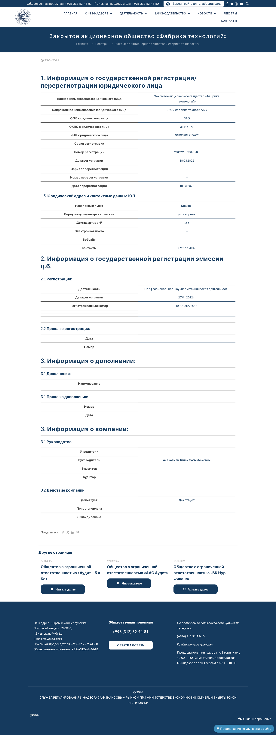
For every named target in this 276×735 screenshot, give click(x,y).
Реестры (101, 43)
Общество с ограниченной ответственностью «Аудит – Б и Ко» (70, 572)
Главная (82, 43)
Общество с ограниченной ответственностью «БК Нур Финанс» (199, 572)
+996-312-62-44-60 (145, 3)
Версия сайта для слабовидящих (196, 3)
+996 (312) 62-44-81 (131, 631)
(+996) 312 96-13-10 (190, 636)
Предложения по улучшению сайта (245, 728)
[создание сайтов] (34, 715)
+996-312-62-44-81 (78, 3)
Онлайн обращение (257, 719)
